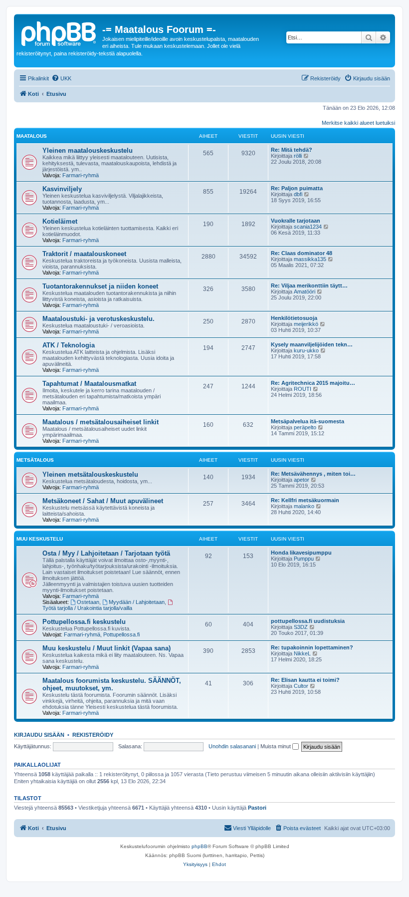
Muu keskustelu (39, 539)
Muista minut (276, 746)
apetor (301, 480)
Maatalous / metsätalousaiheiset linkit (100, 422)
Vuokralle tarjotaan (295, 221)
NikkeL (302, 653)
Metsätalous (35, 460)
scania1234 (308, 227)
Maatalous (31, 136)
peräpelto (305, 427)
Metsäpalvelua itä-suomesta (307, 421)
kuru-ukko (306, 350)
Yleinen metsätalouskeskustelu (90, 474)
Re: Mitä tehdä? (291, 150)
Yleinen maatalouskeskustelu (87, 150)
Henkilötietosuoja (294, 318)
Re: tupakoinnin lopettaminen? (312, 647)
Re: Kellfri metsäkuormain (305, 500)
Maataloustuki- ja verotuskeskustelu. (98, 318)
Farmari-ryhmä (80, 175)
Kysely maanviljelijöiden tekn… (312, 344)
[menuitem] (61, 78)
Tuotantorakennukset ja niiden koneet (100, 286)
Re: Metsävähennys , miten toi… (313, 474)
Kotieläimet (59, 221)
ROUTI (302, 389)
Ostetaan (88, 602)
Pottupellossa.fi (121, 634)
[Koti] (59, 32)
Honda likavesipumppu (301, 553)
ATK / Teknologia (68, 345)
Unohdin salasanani (232, 746)
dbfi (298, 194)
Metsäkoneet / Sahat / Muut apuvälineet (102, 501)
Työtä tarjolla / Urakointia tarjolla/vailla (87, 608)
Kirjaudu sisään (39, 735)
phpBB (199, 846)
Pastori (257, 808)
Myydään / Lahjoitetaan (137, 602)
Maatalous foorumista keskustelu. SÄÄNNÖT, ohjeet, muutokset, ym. (111, 684)
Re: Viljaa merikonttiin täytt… (309, 286)
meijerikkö (306, 324)
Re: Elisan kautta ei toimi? (305, 680)
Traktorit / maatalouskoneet (84, 254)
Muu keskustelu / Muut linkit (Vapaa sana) (106, 648)
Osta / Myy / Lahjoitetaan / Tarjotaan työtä (106, 553)
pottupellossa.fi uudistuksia (308, 621)
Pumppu (304, 559)
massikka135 (310, 259)
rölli (298, 156)
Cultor (301, 686)
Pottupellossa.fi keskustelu (84, 621)
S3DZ (301, 627)
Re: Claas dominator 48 (301, 253)
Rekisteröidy (92, 735)
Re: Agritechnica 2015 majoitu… (313, 383)
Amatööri (304, 292)
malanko (304, 506)
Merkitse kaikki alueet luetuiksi (358, 123)
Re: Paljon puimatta (297, 188)
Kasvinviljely (62, 189)
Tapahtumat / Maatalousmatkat (89, 383)
